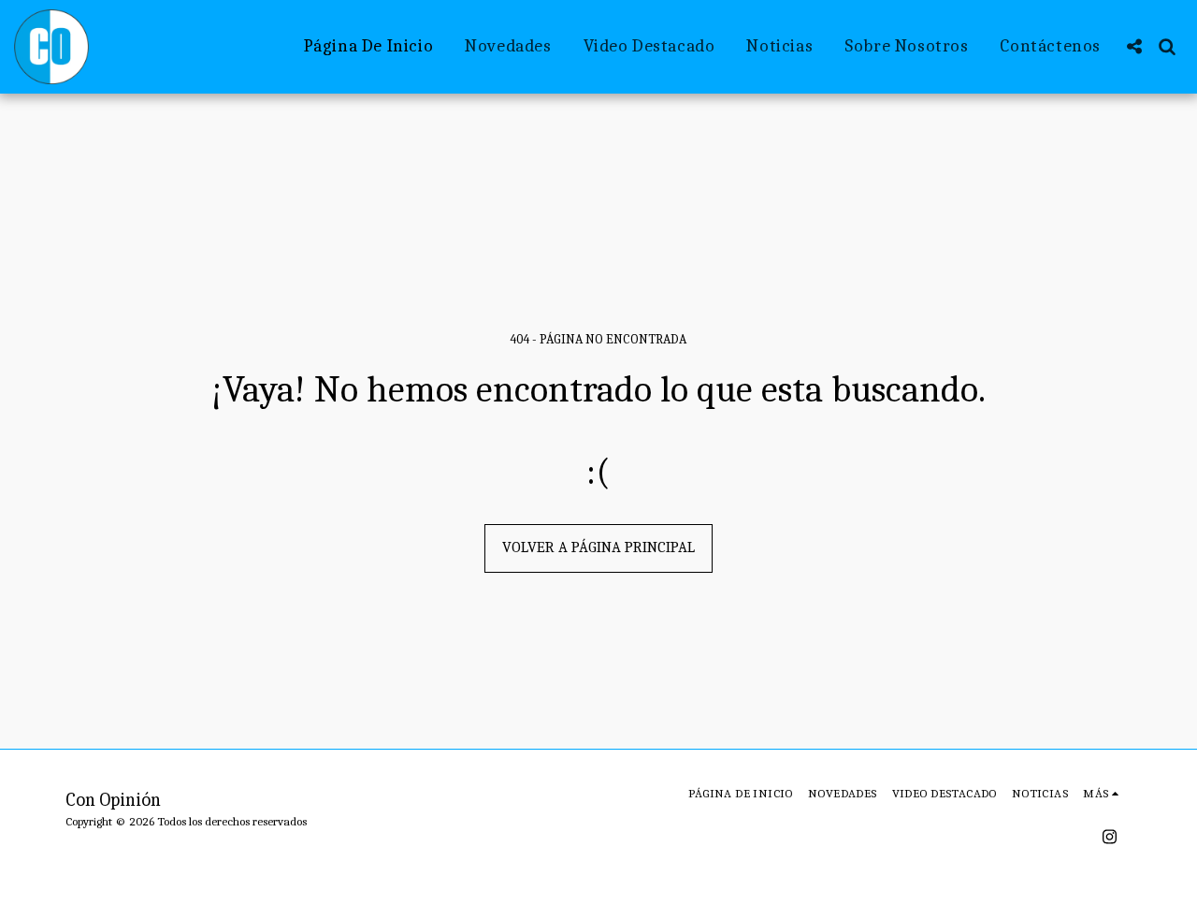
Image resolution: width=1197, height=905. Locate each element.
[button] (1133, 46)
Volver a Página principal (598, 547)
